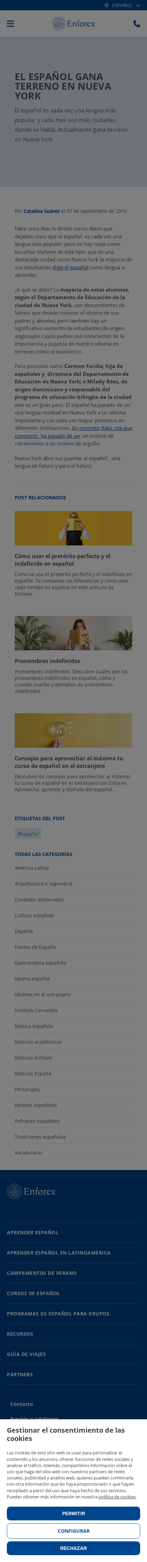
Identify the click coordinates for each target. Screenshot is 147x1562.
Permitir (73, 1513)
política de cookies (117, 1497)
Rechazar (73, 1548)
